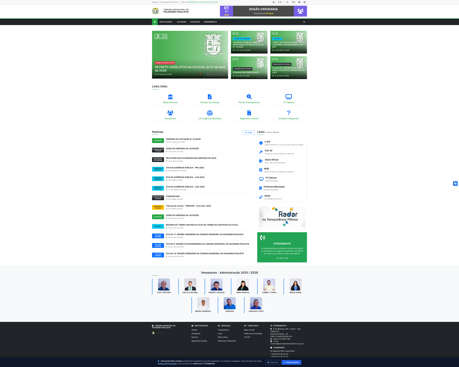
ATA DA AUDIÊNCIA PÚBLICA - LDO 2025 (185, 187)
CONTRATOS (195, 22)
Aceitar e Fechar (292, 362)
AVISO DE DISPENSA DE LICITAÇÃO (182, 148)
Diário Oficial (223, 337)
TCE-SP (247, 337)
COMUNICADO (173, 196)
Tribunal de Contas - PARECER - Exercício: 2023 (188, 206)
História (194, 330)
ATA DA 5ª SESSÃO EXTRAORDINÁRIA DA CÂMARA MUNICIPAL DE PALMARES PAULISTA (207, 244)
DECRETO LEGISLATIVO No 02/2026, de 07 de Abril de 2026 (190, 68)
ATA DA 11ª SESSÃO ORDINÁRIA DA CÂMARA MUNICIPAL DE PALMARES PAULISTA (204, 234)
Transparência (223, 330)
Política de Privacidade (253, 333)
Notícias (194, 337)
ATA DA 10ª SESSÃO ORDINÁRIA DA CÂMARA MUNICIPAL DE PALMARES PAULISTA (205, 253)
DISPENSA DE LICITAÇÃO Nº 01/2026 (202, 2)
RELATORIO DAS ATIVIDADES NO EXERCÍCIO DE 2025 (191, 158)
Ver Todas (248, 132)
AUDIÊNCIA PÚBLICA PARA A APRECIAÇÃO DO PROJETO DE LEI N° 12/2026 (248, 44)
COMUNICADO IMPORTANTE (246, 72)
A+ (280, 2)
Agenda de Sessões (199, 341)
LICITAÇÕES (181, 22)
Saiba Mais (274, 362)
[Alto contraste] (299, 2)
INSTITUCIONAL (166, 22)
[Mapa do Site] (274, 2)
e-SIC (220, 333)
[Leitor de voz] (305, 2)
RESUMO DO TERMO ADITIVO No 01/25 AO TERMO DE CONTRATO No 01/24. (202, 225)
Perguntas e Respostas (227, 341)
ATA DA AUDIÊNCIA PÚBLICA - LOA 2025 (185, 177)
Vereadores (195, 333)
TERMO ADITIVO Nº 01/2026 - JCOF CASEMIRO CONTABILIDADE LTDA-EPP (288, 44)
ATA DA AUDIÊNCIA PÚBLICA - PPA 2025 (185, 167)
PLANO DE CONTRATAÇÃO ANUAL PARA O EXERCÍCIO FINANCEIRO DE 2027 (288, 70)
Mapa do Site (249, 330)
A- (288, 2)
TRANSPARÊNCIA (210, 22)
